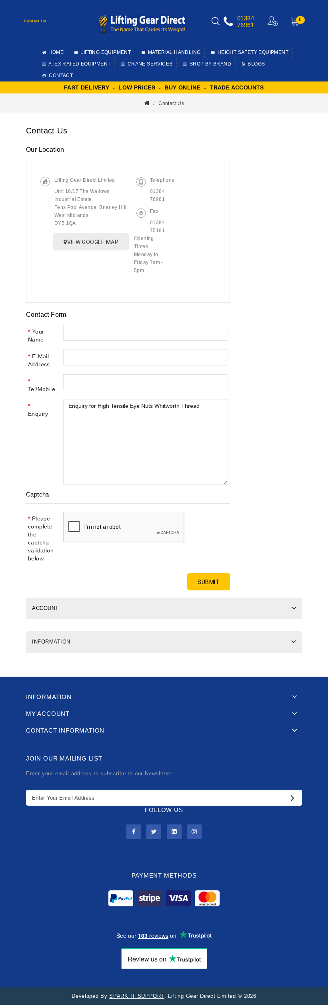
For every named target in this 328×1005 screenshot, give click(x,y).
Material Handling (174, 52)
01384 (245, 18)
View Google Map (93, 242)
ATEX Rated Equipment (79, 64)
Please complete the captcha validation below (41, 538)
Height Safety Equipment (253, 52)
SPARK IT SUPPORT (136, 996)
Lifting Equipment (105, 52)
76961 (245, 25)
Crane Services (150, 64)
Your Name (36, 335)
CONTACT (61, 75)
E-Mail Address (39, 360)
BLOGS (256, 64)
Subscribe (294, 798)
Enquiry (38, 414)
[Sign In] (273, 21)
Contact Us (171, 103)
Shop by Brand (210, 64)
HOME (56, 52)
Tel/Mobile (41, 389)
